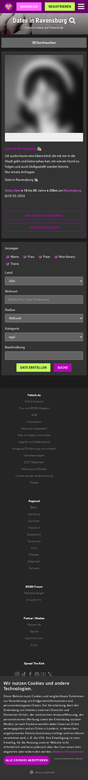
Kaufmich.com (34, 638)
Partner (28, 618)
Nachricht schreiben (44, 216)
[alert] (44, 728)
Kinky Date (12, 190)
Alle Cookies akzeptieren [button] (27, 760)
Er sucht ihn (34, 599)
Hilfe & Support (34, 401)
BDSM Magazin (40, 408)
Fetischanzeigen (34, 593)
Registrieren (60, 6)
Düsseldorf (34, 534)
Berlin (34, 507)
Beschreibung (15, 347)
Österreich (34, 561)
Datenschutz (42, 442)
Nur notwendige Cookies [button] (68, 758)
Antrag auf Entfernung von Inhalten (34, 448)
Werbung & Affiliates (34, 469)
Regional (34, 501)
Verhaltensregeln (34, 455)
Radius (10, 310)
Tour (21, 408)
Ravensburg (72, 190)
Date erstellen (33, 367)
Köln (34, 548)
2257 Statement (34, 462)
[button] (44, 772)
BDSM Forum (34, 586)
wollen (46, 435)
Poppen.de (34, 624)
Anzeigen (11, 248)
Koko (34, 645)
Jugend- (23, 442)
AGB (34, 415)
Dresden (34, 554)
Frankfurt (34, 527)
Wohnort (11, 291)
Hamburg (34, 514)
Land (8, 272)
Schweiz (34, 568)
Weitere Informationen (68, 752)
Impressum (34, 421)
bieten (32, 435)
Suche (62, 367)
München (34, 521)
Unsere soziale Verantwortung (34, 475)
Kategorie (12, 328)
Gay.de (34, 631)
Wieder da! (29, 6)
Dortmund (34, 541)
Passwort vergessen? (34, 428)
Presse (34, 482)
